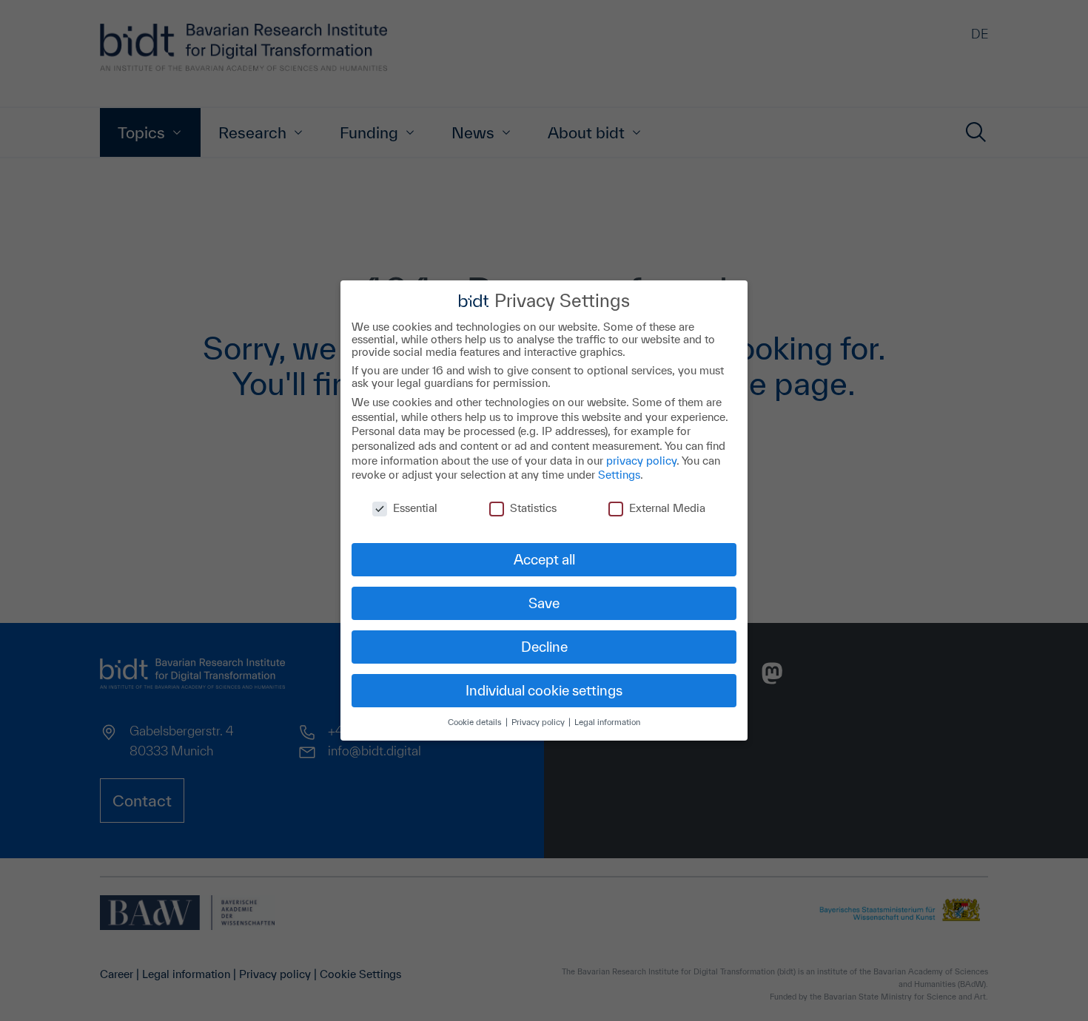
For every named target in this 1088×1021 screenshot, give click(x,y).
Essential (415, 508)
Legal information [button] (607, 722)
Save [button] (544, 603)
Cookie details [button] (476, 722)
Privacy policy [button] (539, 722)
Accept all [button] (544, 559)
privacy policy (641, 460)
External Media (667, 508)
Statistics (533, 508)
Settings (619, 474)
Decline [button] (544, 646)
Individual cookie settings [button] (544, 690)
